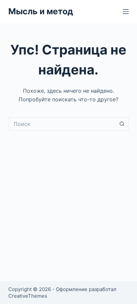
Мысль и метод (40, 11)
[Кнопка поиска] (122, 124)
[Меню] (126, 12)
